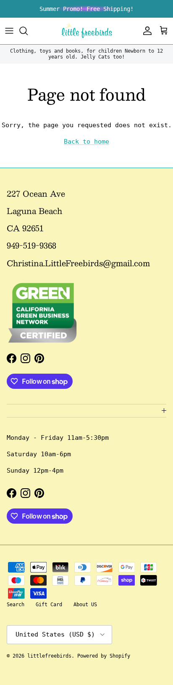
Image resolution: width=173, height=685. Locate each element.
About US (85, 604)
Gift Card (49, 604)
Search (15, 604)
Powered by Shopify (103, 656)
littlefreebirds (49, 656)
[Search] (27, 30)
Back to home (86, 141)
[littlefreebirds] (86, 31)
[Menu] (9, 30)
